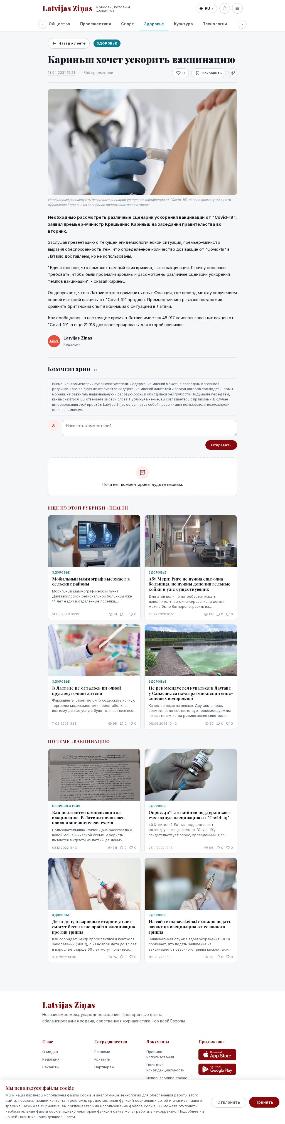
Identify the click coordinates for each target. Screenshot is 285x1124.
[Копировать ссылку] (232, 72)
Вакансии (51, 1067)
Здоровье (154, 23)
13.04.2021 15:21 (61, 72)
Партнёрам (104, 1067)
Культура (183, 23)
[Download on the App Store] (217, 1054)
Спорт (127, 23)
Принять (264, 1102)
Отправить (221, 445)
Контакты (102, 1059)
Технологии (215, 23)
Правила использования (160, 1054)
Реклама (102, 1051)
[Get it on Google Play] (217, 1069)
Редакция (50, 1059)
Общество (59, 23)
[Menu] (237, 8)
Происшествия (95, 23)
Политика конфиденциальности (165, 1067)
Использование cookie (166, 1078)
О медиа (50, 1051)
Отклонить (228, 1102)
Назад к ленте (71, 43)
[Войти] (224, 8)
